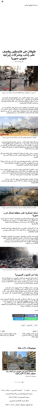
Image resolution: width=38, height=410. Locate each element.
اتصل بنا (27, 390)
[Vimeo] (12, 408)
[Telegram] (19, 408)
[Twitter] (33, 408)
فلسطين (29, 325)
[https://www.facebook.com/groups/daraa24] (22, 408)
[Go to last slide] (32, 366)
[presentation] (19, 360)
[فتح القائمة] (2, 1)
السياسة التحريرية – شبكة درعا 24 (11, 390)
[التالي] (5, 366)
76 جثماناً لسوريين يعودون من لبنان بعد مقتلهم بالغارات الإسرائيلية (21, 372)
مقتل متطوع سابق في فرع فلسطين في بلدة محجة (8, 333)
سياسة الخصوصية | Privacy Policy (19, 397)
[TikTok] (26, 408)
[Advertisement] (19, 28)
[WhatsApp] (9, 408)
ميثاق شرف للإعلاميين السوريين (19, 400)
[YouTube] (16, 408)
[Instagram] (29, 408)
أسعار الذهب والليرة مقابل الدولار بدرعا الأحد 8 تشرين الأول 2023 (30, 334)
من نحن (34, 390)
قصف (23, 325)
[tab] (22, 382)
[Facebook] (36, 408)
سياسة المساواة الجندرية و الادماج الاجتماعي (19, 394)
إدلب (35, 325)
